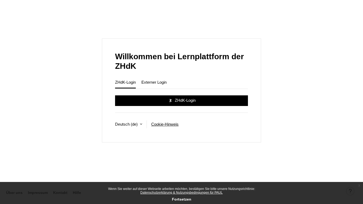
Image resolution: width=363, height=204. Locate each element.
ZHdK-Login (185, 100)
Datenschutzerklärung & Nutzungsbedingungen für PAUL (181, 192)
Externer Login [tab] (154, 82)
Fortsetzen (181, 199)
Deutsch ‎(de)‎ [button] (127, 124)
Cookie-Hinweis (165, 124)
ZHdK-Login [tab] (125, 82)
